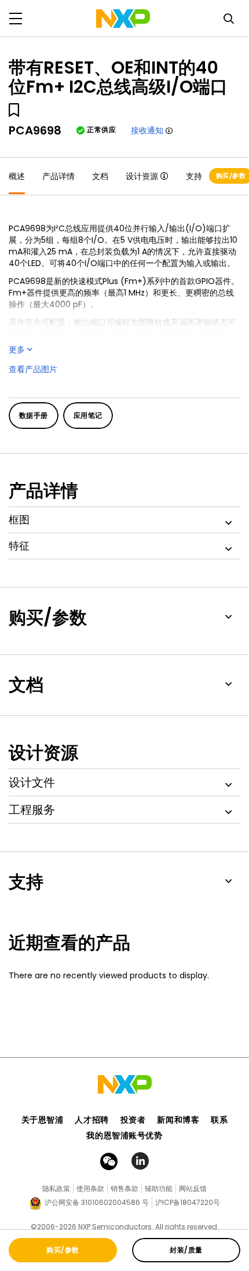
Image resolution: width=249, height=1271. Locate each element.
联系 (219, 1120)
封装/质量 (186, 1250)
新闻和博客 (178, 1120)
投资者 (133, 1120)
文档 (100, 176)
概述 (17, 176)
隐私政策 (56, 1188)
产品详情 (58, 176)
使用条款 (90, 1188)
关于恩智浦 (42, 1120)
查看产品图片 (33, 369)
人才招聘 (91, 1120)
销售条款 (124, 1188)
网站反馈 (193, 1188)
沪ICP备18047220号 (187, 1202)
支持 (194, 176)
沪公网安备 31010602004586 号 (97, 1202)
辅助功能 (159, 1188)
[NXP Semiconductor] (123, 19)
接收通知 (147, 130)
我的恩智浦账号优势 (124, 1135)
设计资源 (142, 176)
